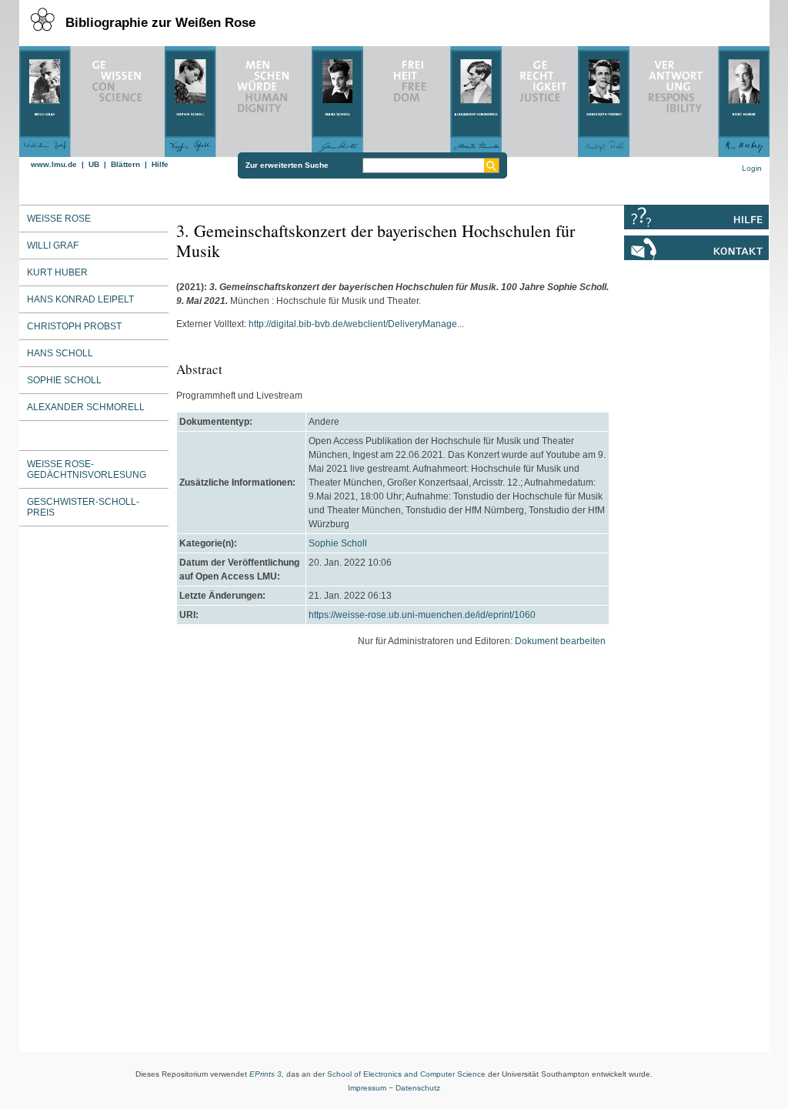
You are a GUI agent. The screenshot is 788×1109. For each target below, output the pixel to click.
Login (752, 168)
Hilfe (160, 164)
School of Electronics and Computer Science (406, 1074)
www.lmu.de (54, 164)
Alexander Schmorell (86, 407)
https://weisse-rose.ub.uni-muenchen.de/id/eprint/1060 (422, 615)
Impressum (367, 1088)
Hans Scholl (60, 353)
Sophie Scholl (338, 543)
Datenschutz (418, 1088)
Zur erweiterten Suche (287, 165)
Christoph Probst (74, 326)
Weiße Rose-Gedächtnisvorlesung (86, 469)
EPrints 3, (266, 1074)
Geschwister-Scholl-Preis (83, 507)
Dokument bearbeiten (560, 641)
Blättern (125, 164)
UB (93, 164)
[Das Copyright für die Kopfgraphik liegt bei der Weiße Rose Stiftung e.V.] (394, 97)
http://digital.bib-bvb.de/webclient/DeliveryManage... (356, 324)
